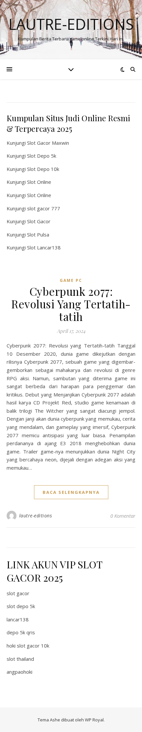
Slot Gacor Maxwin (48, 142)
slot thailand (20, 658)
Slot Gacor (39, 221)
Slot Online (39, 182)
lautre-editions (35, 515)
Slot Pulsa (38, 234)
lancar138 (18, 619)
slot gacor (18, 593)
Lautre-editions (71, 24)
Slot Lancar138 (44, 247)
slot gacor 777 (43, 208)
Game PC (71, 280)
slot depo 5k (21, 606)
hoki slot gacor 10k (28, 645)
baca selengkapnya (71, 492)
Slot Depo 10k (43, 169)
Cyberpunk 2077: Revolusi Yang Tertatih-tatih (71, 304)
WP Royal (94, 720)
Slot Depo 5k (41, 155)
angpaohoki (19, 671)
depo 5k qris (21, 632)
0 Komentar (122, 515)
